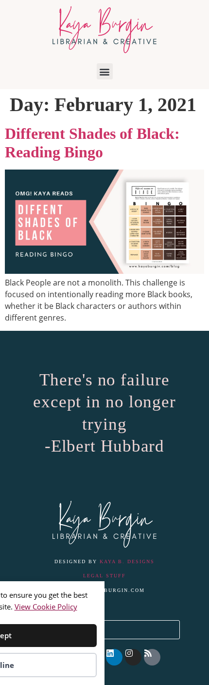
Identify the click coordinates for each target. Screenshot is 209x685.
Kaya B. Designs (127, 561)
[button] (105, 71)
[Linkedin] (114, 657)
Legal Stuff (104, 575)
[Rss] (152, 657)
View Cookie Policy (46, 606)
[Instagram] (133, 657)
